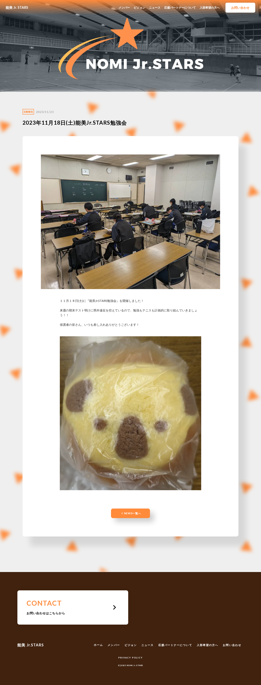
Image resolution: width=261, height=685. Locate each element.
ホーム (98, 644)
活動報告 (28, 111)
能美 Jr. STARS (17, 7)
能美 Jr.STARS (30, 645)
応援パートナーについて (180, 7)
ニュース (154, 7)
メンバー (124, 7)
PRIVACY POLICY (130, 657)
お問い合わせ (232, 645)
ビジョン (139, 7)
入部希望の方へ (210, 7)
